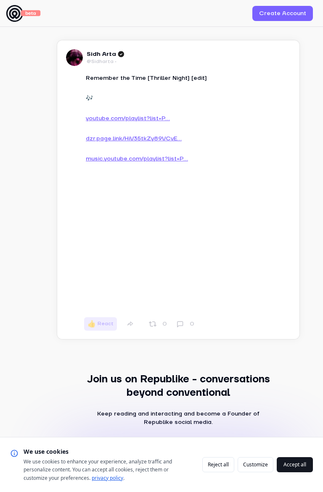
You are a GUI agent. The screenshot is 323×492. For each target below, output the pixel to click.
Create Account (282, 13)
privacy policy (107, 477)
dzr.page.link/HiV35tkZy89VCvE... (134, 138)
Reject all (218, 464)
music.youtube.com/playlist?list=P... (137, 159)
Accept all (294, 464)
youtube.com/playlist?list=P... (128, 118)
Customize (255, 464)
